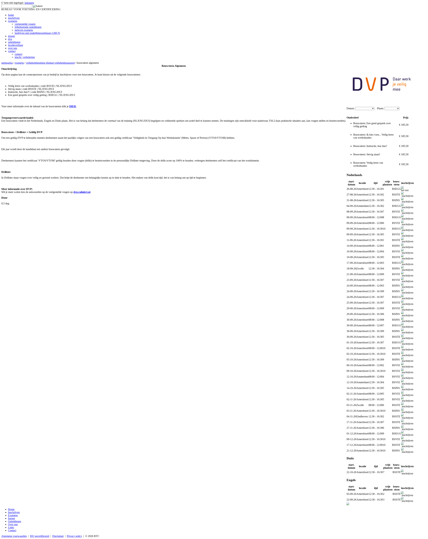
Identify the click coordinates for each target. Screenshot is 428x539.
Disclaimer (58, 536)
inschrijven (407, 195)
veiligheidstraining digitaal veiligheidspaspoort (50, 62)
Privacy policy (74, 536)
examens (19, 62)
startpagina (7, 62)
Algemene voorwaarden (14, 536)
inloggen (29, 2)
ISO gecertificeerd (39, 536)
